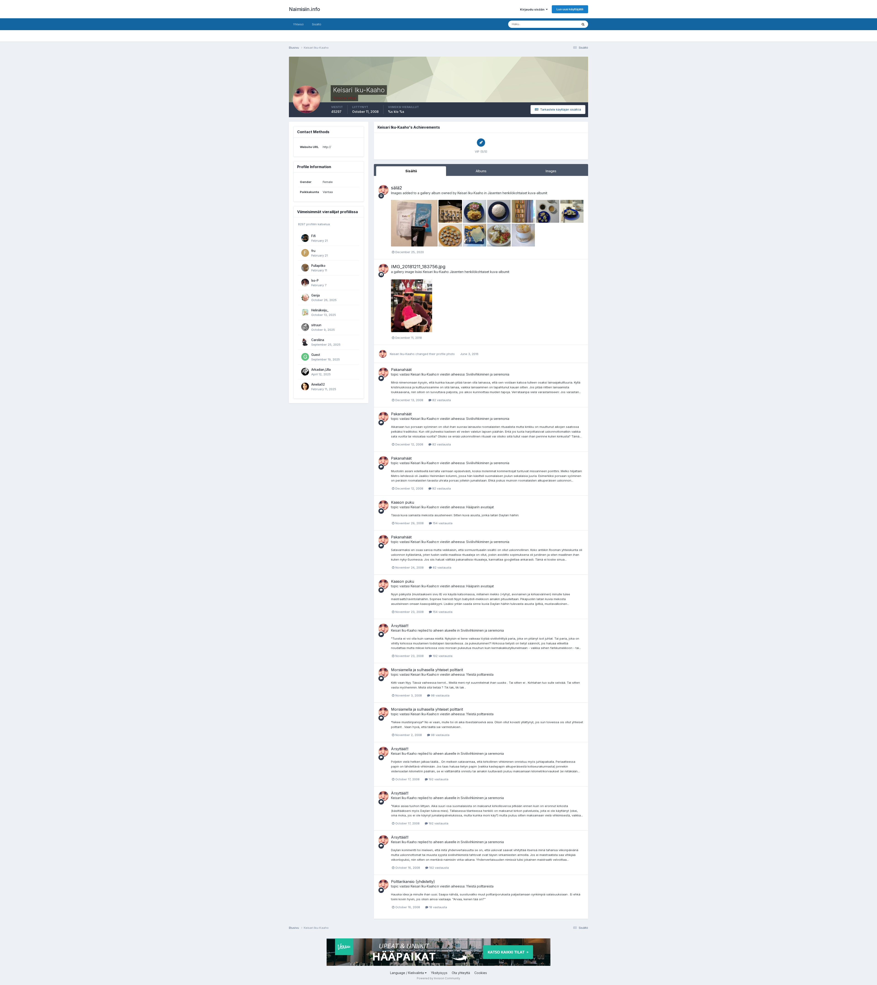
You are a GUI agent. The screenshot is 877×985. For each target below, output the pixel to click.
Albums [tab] (481, 171)
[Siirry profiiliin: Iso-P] (305, 282)
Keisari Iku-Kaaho (470, 193)
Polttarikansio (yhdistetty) (413, 881)
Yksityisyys (439, 973)
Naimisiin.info (304, 9)
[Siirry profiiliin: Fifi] (305, 238)
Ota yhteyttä (461, 973)
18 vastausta (437, 907)
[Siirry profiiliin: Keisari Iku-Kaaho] (383, 190)
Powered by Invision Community (438, 978)
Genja (315, 295)
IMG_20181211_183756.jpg (418, 266)
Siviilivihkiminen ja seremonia (487, 374)
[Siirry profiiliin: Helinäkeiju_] (305, 312)
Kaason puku (402, 502)
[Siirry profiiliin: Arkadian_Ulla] (305, 372)
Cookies (480, 973)
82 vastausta (441, 400)
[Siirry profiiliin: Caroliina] (305, 342)
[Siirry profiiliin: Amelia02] (305, 386)
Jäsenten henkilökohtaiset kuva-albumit (517, 193)
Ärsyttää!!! (399, 625)
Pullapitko (318, 265)
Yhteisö (298, 24)
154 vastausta (442, 523)
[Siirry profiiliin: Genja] (305, 297)
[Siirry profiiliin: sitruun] (305, 327)
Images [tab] (551, 171)
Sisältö (316, 24)
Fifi (313, 236)
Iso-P (315, 280)
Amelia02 (318, 384)
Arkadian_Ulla (321, 369)
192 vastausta (442, 656)
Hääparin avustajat (480, 507)
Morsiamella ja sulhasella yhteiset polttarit (427, 669)
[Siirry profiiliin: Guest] (305, 357)
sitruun (316, 325)
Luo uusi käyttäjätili (570, 9)
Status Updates (561, 24)
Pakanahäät (401, 369)
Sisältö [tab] (411, 171)
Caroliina (317, 340)
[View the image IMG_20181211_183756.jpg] (411, 305)
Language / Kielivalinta (407, 973)
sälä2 (396, 188)
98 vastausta (439, 695)
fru (313, 251)
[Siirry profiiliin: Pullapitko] (305, 268)
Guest (315, 355)
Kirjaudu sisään (533, 9)
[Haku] (583, 24)
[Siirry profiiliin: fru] (305, 253)
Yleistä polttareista (480, 674)
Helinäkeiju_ (319, 310)
